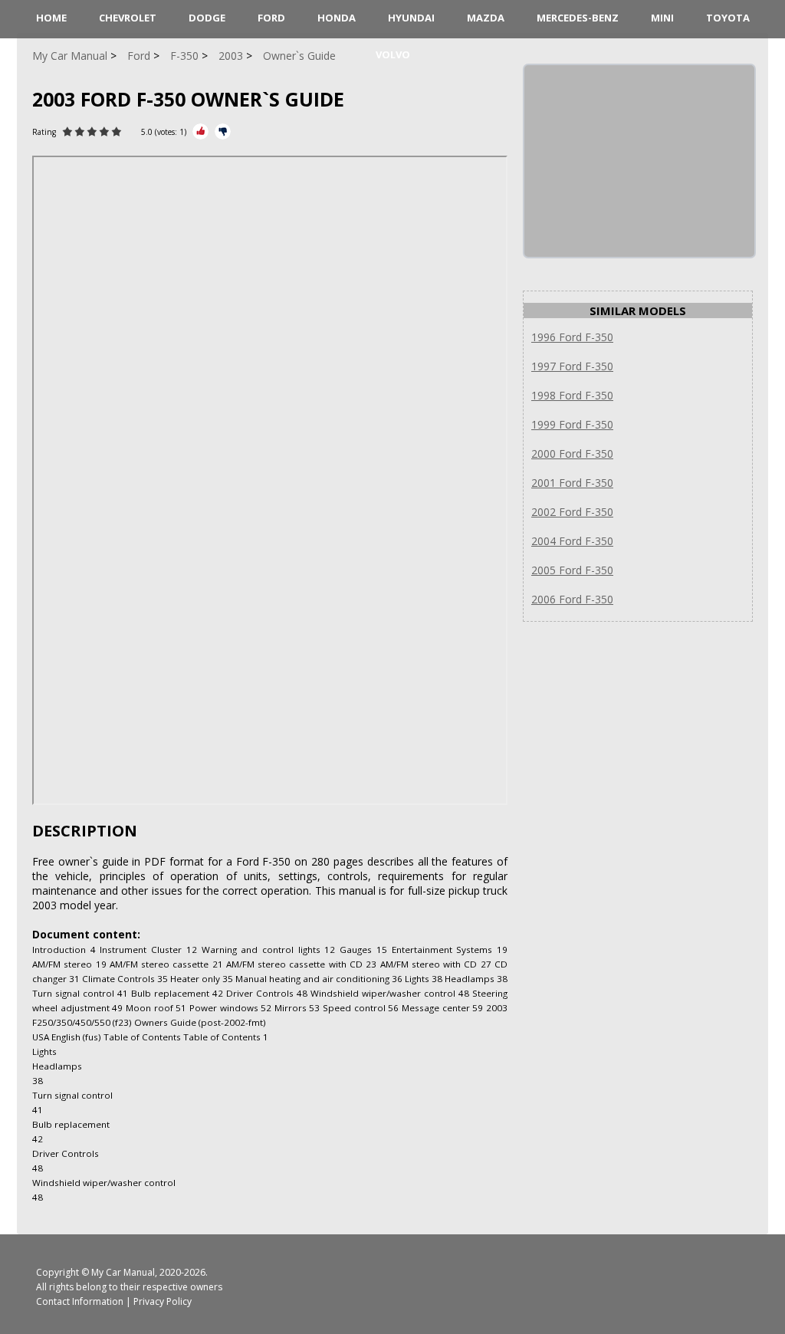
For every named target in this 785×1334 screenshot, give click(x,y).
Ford (271, 18)
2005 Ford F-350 (572, 570)
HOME (51, 18)
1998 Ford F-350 (572, 395)
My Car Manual (123, 1272)
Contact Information (79, 1301)
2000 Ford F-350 (572, 453)
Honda (336, 18)
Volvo (393, 54)
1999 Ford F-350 (572, 424)
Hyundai (411, 18)
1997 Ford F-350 (572, 366)
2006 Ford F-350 (572, 599)
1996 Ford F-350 (572, 337)
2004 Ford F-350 (572, 541)
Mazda (485, 18)
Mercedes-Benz (578, 18)
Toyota (728, 18)
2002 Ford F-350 (572, 511)
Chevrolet (127, 18)
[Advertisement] (639, 161)
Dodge (207, 18)
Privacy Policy (162, 1301)
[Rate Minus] (223, 131)
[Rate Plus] (200, 131)
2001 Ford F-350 (572, 482)
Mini (662, 18)
